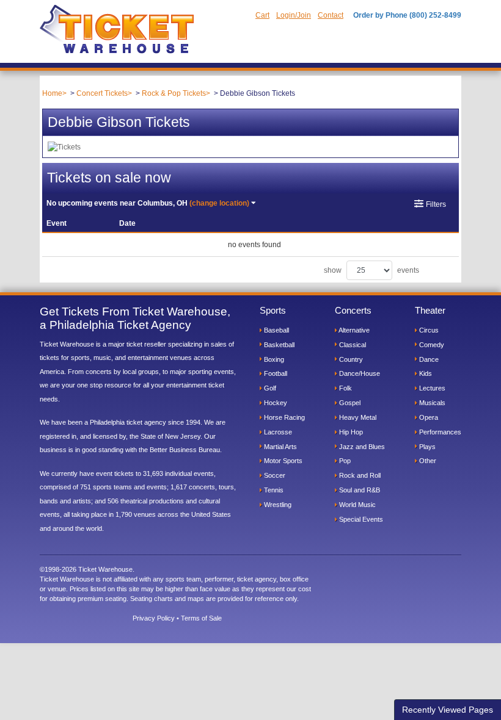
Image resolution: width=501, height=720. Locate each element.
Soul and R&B (358, 490)
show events (371, 270)
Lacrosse (277, 432)
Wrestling (276, 504)
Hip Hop (350, 432)
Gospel (348, 402)
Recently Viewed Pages (447, 710)
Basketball (278, 344)
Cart (262, 15)
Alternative (353, 330)
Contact (330, 15)
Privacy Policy (154, 618)
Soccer (273, 475)
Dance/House (358, 373)
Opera (427, 417)
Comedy (430, 344)
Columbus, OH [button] (147, 203)
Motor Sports (282, 460)
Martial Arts (279, 446)
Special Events (360, 519)
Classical (351, 344)
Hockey (274, 402)
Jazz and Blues (361, 446)
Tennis (272, 490)
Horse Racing (283, 417)
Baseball (275, 330)
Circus (428, 330)
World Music (356, 504)
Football (274, 373)
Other (426, 460)
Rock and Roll (359, 475)
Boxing (273, 359)
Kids (424, 373)
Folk (344, 388)
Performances (439, 432)
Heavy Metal (356, 417)
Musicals (431, 402)
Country (350, 359)
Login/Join (293, 15)
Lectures (431, 388)
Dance (428, 359)
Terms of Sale (201, 618)
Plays (426, 446)
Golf (269, 388)
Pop (344, 460)
